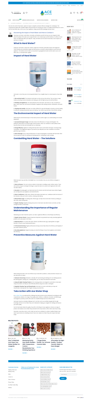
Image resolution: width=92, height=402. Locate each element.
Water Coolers (43, 369)
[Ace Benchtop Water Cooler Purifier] (38, 255)
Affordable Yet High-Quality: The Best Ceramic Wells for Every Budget (74, 55)
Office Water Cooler (53, 383)
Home (8, 23)
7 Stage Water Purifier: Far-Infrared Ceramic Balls (77, 48)
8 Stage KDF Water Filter (45, 374)
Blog (69, 5)
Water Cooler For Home (45, 388)
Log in (81, 5)
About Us (64, 5)
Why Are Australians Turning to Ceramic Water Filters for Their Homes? (74, 64)
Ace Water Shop (18, 295)
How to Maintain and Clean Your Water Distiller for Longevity (76, 31)
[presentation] (10, 332)
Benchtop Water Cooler (45, 381)
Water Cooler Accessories (45, 372)
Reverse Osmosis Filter (45, 376)
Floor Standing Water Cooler (46, 386)
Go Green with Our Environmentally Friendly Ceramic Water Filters (77, 72)
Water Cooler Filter (44, 383)
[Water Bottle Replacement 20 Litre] (38, 76)
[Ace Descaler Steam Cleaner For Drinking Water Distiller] (38, 160)
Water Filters (49, 369)
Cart (78, 5)
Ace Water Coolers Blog (16, 23)
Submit (63, 378)
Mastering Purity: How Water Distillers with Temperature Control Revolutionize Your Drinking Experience (74, 39)
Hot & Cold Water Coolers (45, 379)
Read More (10, 349)
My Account (59, 5)
